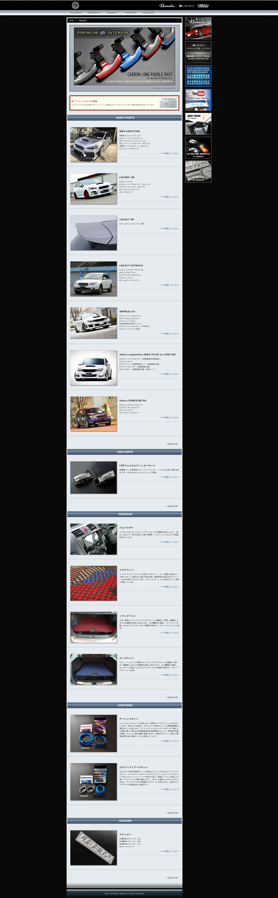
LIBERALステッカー (198, 171)
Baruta (198, 28)
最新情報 (76, 12)
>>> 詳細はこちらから (169, 153)
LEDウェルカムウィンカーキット (198, 148)
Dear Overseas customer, (198, 76)
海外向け (148, 12)
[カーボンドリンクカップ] (124, 84)
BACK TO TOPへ (172, 444)
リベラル (85, 5)
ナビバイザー (198, 124)
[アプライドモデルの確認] (168, 107)
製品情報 (94, 12)
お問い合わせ (112, 12)
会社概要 (130, 12)
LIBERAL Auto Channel (198, 100)
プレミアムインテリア (198, 52)
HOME (71, 20)
